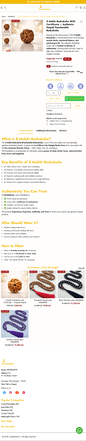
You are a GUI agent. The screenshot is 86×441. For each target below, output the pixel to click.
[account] (84, 7)
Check (78, 106)
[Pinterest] (23, 392)
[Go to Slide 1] (6, 26)
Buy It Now (55, 99)
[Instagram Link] (10, 392)
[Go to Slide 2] (6, 40)
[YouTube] (17, 392)
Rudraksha (58, 114)
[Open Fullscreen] (40, 48)
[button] (27, 35)
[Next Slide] (40, 36)
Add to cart (73, 93)
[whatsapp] (79, 430)
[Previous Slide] (14, 36)
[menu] (5, 7)
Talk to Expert (11, 384)
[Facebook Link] (4, 392)
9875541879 (12, 370)
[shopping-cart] (81, 7)
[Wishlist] (77, 7)
